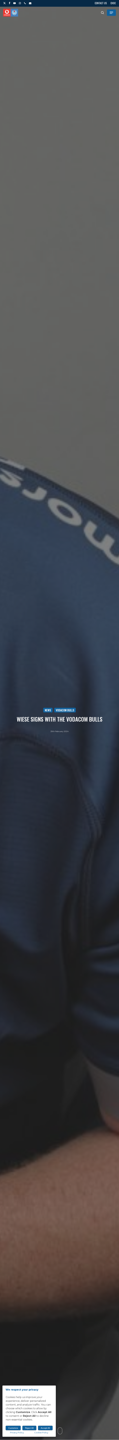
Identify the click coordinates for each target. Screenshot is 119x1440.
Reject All (29, 1428)
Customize (13, 1428)
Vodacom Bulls (65, 710)
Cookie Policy (41, 1432)
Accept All (45, 1428)
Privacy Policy (17, 1432)
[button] (111, 12)
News (48, 710)
